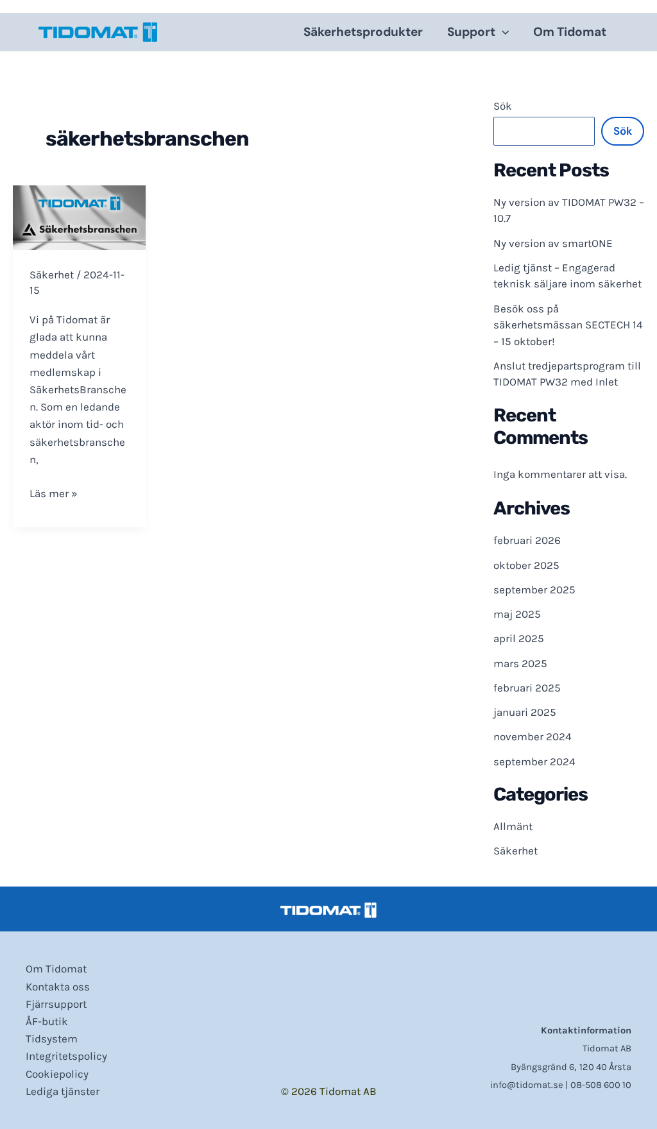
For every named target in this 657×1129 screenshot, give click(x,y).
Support (471, 32)
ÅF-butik (47, 1021)
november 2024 (532, 736)
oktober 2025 (526, 565)
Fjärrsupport (56, 1003)
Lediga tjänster (62, 1091)
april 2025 (518, 638)
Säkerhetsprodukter (363, 32)
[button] (502, 32)
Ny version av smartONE (553, 243)
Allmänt (513, 826)
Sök (502, 105)
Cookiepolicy (57, 1073)
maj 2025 (517, 613)
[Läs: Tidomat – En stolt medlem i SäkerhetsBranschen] (79, 216)
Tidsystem (52, 1038)
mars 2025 (520, 663)
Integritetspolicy (66, 1055)
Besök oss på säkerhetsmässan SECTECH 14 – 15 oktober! (568, 325)
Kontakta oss (58, 986)
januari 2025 (524, 712)
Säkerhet (52, 274)
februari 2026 (527, 540)
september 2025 (534, 589)
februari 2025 (527, 687)
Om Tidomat (569, 32)
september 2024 (534, 761)
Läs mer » (54, 494)
